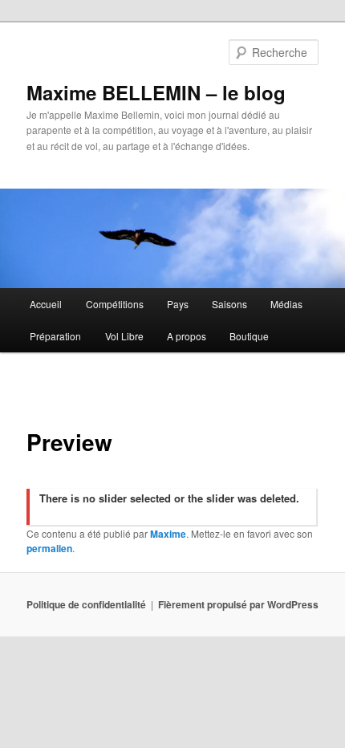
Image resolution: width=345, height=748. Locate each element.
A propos (186, 336)
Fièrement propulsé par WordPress (238, 604)
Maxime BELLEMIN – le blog (156, 92)
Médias (286, 304)
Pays (178, 304)
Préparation (55, 336)
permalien (49, 548)
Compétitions (115, 304)
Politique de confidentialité (86, 604)
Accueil (46, 304)
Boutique (249, 336)
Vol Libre (124, 336)
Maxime (168, 533)
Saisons (229, 304)
